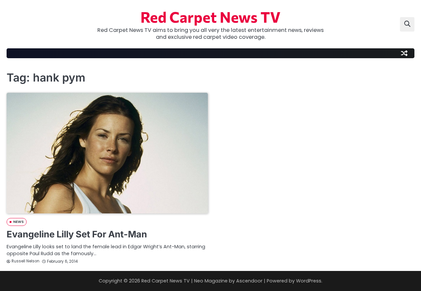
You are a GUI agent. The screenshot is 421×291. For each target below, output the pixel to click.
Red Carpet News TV (210, 17)
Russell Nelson (25, 261)
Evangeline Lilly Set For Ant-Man (77, 234)
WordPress (308, 281)
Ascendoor (249, 281)
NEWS (18, 221)
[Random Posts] (404, 53)
